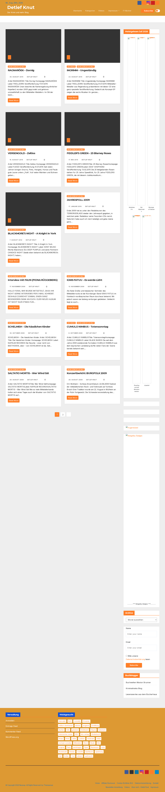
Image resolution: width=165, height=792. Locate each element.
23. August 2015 (76, 77)
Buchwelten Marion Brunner (138, 682)
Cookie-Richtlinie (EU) (125, 783)
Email (128, 642)
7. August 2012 (16, 240)
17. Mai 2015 (74, 160)
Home (97, 783)
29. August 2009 (17, 380)
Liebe (74, 739)
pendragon (77, 747)
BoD (69, 721)
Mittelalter (77, 743)
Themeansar (48, 785)
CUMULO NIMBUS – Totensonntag (87, 326)
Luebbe (82, 739)
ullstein (79, 756)
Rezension (95, 747)
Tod (72, 756)
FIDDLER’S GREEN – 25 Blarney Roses (89, 153)
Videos (101, 11)
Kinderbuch (96, 734)
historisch (102, 730)
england (86, 725)
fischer (61, 730)
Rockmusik (63, 752)
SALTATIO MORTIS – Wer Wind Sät (28, 373)
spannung (99, 752)
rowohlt (80, 752)
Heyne (93, 730)
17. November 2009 (18, 286)
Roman (72, 752)
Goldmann (84, 730)
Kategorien (90, 11)
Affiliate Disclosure (108, 783)
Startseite (77, 11)
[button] (139, 11)
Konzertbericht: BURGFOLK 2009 (87, 373)
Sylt (60, 756)
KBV (76, 734)
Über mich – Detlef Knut (140, 787)
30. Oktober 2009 (17, 333)
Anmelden (10, 720)
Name (128, 628)
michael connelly (65, 743)
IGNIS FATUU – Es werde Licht (84, 280)
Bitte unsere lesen (138, 657)
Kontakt (155, 783)
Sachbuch (89, 752)
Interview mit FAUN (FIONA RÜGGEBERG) (32, 280)
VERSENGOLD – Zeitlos (21, 153)
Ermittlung (95, 725)
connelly (77, 721)
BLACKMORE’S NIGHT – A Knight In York (32, 233)
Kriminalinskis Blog (134, 688)
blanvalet (62, 721)
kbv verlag (85, 734)
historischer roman (65, 734)
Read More (13, 100)
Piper (86, 747)
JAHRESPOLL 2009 (78, 199)
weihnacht (88, 756)
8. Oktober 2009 (76, 333)
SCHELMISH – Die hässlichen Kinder (29, 326)
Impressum (113, 11)
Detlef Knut (21, 7)
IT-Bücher (127, 11)
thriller (66, 756)
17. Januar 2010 (75, 206)
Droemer (86, 721)
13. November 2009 (77, 286)
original (61, 747)
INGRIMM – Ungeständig (81, 70)
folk (68, 730)
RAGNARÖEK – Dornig (21, 70)
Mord (86, 743)
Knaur (61, 739)
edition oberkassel (66, 725)
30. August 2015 (17, 77)
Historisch (71, 66)
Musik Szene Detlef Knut (17, 66)
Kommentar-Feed (13, 731)
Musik (92, 743)
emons (77, 725)
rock (103, 747)
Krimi (67, 739)
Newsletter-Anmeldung (114, 787)
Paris (68, 747)
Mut (98, 743)
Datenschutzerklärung (135, 659)
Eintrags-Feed (12, 726)
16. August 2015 (16, 160)
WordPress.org (12, 737)
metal (99, 739)
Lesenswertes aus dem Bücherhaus (141, 694)
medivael (90, 739)
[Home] (69, 11)
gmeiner (75, 730)
